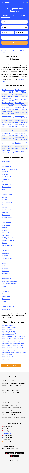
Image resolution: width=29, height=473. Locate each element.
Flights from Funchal (6, 329)
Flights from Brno (6, 340)
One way (14, 15)
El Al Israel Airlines (7, 217)
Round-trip (6, 15)
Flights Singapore (15, 415)
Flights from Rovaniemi (7, 336)
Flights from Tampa (6, 343)
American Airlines (6, 304)
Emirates (4, 294)
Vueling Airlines (6, 273)
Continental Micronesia (8, 306)
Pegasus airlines (6, 187)
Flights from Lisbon (20, 336)
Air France (4, 192)
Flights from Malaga (6, 354)
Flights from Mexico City (7, 334)
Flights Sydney (5, 412)
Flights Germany (16, 381)
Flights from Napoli (6, 360)
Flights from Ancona (18, 345)
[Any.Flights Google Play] (9, 454)
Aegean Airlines (6, 205)
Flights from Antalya (20, 352)
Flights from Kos (18, 333)
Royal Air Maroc (6, 235)
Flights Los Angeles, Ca (19, 417)
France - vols (6, 439)
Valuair (4, 263)
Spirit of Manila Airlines (8, 245)
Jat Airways (5, 261)
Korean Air (5, 255)
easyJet (4, 301)
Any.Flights (5, 2)
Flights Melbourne (16, 412)
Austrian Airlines (6, 164)
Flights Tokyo (5, 415)
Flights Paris (4, 405)
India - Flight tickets (8, 442)
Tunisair (4, 286)
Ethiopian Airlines (6, 184)
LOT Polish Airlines (7, 248)
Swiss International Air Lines (9, 281)
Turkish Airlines (6, 291)
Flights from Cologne (6, 333)
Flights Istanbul (14, 410)
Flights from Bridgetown (7, 356)
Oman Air (4, 243)
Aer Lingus (5, 212)
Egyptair (4, 182)
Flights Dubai (4, 410)
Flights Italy (4, 385)
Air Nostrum (5, 268)
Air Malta (4, 230)
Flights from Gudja (6, 342)
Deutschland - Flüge (8, 429)
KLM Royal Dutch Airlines (8, 238)
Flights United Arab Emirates (8, 388)
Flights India (13, 383)
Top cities (13, 399)
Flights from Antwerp (7, 351)
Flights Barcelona (6, 407)
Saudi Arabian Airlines (7, 258)
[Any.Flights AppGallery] (14, 457)
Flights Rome (13, 405)
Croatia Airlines (6, 179)
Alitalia (4, 220)
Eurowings (5, 197)
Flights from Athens (19, 351)
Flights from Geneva (18, 338)
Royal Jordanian (6, 225)
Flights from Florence (18, 342)
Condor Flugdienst (7, 194)
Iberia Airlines (5, 271)
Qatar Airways (5, 253)
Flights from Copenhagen (8, 349)
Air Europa (4, 266)
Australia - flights (7, 437)
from (11, 91)
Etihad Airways (6, 296)
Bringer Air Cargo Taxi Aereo (9, 169)
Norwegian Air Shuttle (8, 240)
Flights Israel (4, 383)
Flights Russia (22, 388)
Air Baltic (4, 227)
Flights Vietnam (5, 381)
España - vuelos (7, 435)
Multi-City (23, 15)
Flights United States (15, 385)
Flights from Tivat (19, 347)
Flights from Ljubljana (7, 325)
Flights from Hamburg (17, 340)
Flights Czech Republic (17, 392)
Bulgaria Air (5, 171)
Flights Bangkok (16, 407)
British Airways (6, 299)
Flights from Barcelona (7, 347)
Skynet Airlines (6, 215)
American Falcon (6, 161)
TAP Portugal (5, 250)
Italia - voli (6, 444)
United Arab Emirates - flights (11, 448)
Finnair (4, 189)
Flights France (5, 392)
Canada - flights (7, 426)
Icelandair (4, 207)
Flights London (16, 403)
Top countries (13, 377)
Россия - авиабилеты (9, 446)
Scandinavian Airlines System (9, 276)
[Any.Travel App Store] (19, 454)
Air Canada (5, 174)
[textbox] (14, 22)
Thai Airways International (9, 283)
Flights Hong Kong (6, 417)
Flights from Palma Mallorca (8, 327)
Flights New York (5, 403)
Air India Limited (6, 210)
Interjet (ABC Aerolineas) (8, 233)
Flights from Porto (6, 345)
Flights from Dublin (6, 338)
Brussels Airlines (6, 166)
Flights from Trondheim (7, 352)
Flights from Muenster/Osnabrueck (10, 358)
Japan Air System (6, 222)
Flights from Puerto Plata (8, 331)
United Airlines (6, 309)
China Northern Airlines (8, 177)
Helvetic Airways (6, 278)
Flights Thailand (5, 390)
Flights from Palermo (18, 343)
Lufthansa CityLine (7, 202)
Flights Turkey (15, 390)
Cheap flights (6, 431)
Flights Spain (21, 383)
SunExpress (5, 289)
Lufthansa (5, 199)
